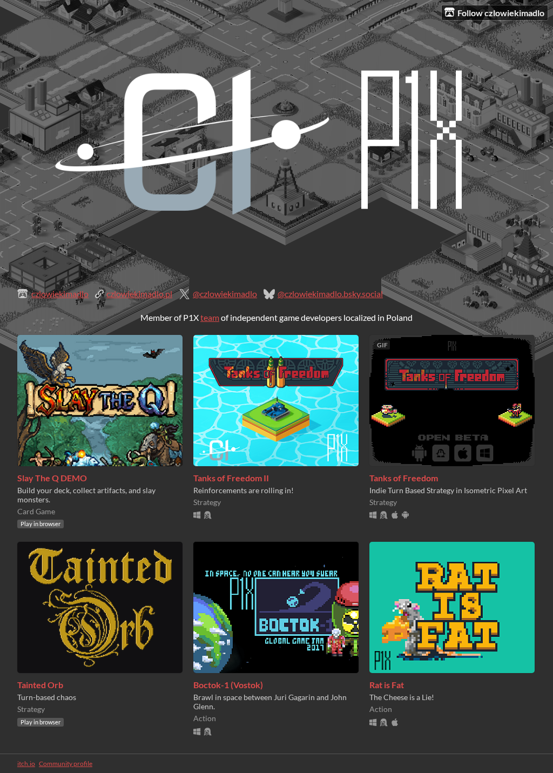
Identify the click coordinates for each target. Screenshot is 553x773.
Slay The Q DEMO (52, 478)
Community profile (65, 763)
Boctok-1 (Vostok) (228, 685)
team (209, 317)
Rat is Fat (386, 685)
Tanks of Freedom (403, 478)
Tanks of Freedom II (231, 478)
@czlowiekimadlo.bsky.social (330, 293)
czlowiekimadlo (60, 293)
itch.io (26, 763)
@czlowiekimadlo (225, 293)
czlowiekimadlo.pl (139, 293)
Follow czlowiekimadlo (500, 13)
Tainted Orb (40, 685)
